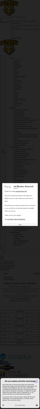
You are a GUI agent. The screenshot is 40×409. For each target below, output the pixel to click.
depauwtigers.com (21, 191)
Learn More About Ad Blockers (16, 219)
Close (20, 224)
